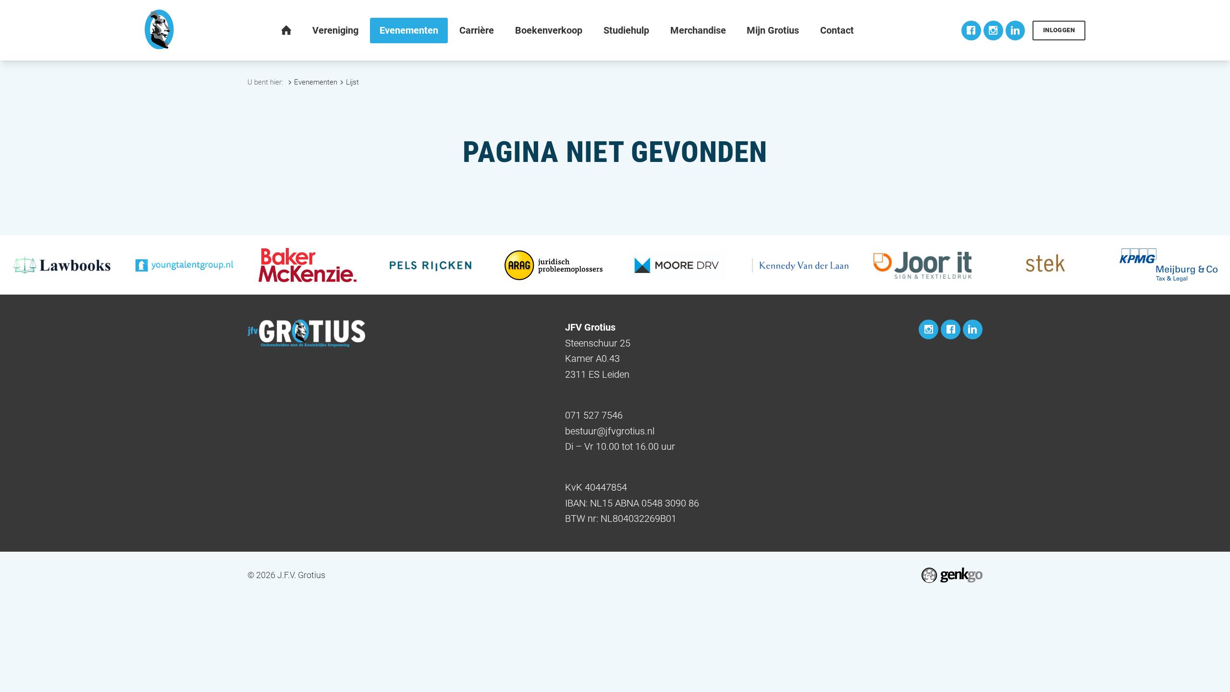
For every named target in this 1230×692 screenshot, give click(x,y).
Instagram (993, 30)
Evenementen (315, 82)
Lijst (352, 82)
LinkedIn (1015, 30)
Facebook (971, 30)
